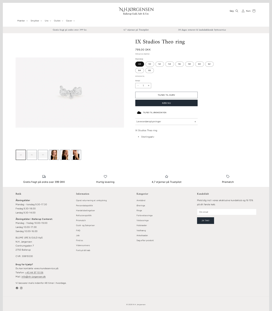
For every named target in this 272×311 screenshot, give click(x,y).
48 (139, 64)
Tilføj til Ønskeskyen (154, 113)
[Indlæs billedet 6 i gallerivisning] (76, 155)
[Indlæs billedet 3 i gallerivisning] (43, 155)
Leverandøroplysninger (148, 121)
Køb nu (166, 103)
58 (189, 64)
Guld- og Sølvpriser (85, 225)
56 (179, 64)
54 (169, 64)
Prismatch (81, 220)
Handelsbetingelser (85, 210)
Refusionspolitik (84, 215)
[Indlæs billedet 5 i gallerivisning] (65, 155)
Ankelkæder (142, 235)
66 (149, 70)
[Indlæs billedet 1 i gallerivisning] (21, 155)
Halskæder (142, 225)
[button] (22, 21)
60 (199, 64)
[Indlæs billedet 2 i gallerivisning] (32, 155)
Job (78, 235)
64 (139, 70)
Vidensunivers (83, 245)
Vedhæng (141, 230)
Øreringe (141, 205)
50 (149, 64)
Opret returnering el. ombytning (91, 200)
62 (209, 64)
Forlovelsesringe (145, 215)
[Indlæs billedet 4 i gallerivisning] (54, 155)
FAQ (78, 230)
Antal (137, 81)
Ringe (139, 210)
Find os (79, 240)
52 (159, 64)
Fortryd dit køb (83, 250)
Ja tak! (205, 221)
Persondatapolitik (84, 205)
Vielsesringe (143, 220)
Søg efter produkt (145, 240)
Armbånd (141, 200)
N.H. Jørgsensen (139, 304)
